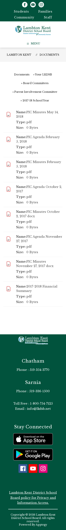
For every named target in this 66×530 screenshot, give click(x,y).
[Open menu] (33, 44)
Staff (48, 17)
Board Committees (36, 83)
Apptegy (41, 524)
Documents (49, 54)
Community (24, 17)
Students (21, 11)
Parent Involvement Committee (35, 91)
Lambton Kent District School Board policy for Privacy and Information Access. (33, 497)
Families (45, 11)
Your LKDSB (43, 74)
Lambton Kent (19, 54)
